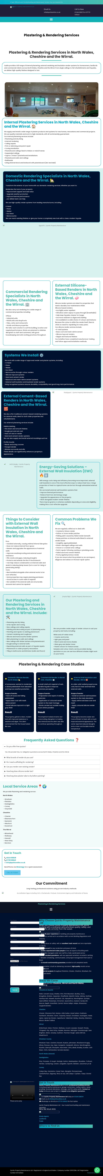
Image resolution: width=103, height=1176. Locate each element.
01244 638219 (79, 12)
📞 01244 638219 (10, 858)
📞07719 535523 (10, 860)
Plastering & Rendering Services (51, 904)
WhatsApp (20, 867)
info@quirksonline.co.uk (15, 863)
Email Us (47, 9)
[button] (97, 1170)
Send (14, 990)
